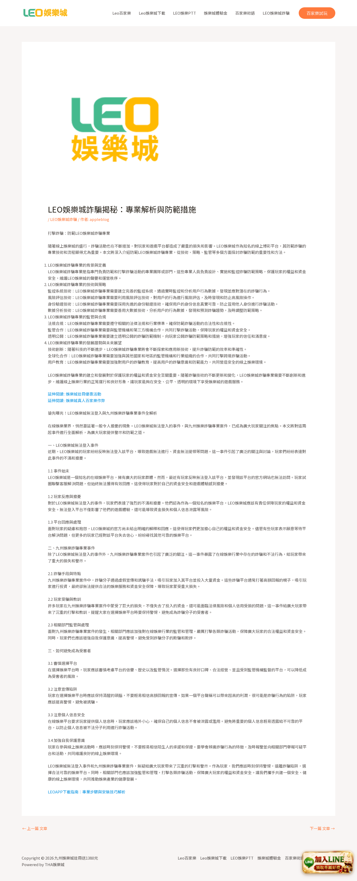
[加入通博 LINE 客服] (327, 862)
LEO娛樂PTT (184, 13)
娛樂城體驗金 (215, 13)
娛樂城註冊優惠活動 (83, 394)
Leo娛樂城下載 (152, 13)
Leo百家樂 (121, 13)
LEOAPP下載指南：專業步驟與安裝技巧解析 (86, 791)
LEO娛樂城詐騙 (276, 13)
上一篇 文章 (34, 828)
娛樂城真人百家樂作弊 (85, 400)
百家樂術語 (245, 13)
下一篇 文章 (322, 828)
